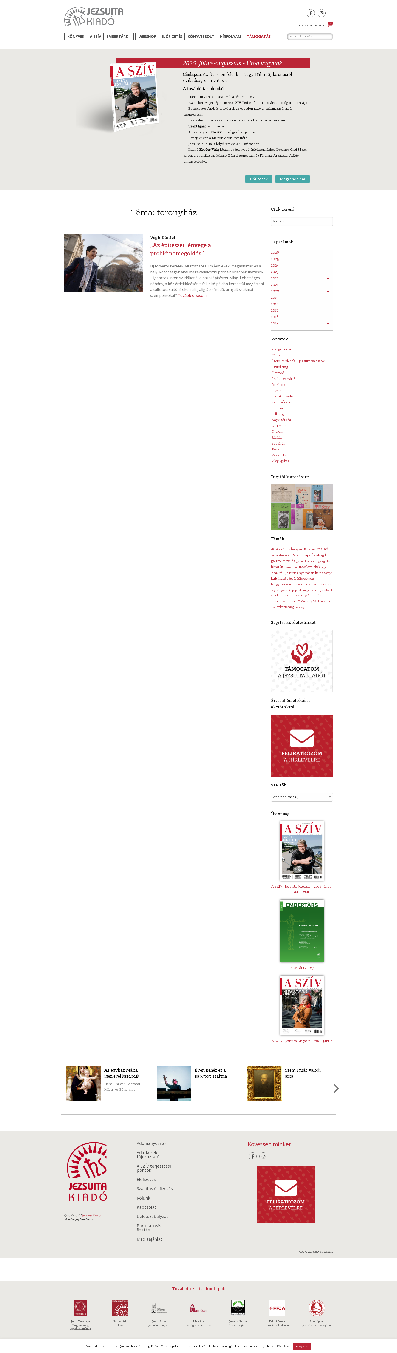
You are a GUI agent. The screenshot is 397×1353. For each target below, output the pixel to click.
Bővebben (284, 1346)
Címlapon (279, 355)
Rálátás (277, 438)
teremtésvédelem (284, 601)
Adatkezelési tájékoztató (149, 1154)
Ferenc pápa (301, 555)
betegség (297, 549)
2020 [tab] (275, 291)
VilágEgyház (280, 461)
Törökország (305, 601)
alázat (274, 549)
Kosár (323, 25)
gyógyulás (324, 561)
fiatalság (318, 555)
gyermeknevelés (283, 561)
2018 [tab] (275, 304)
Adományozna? (151, 1143)
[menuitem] (75, 36)
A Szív (95, 36)
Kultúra (277, 408)
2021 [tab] (274, 285)
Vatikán (318, 601)
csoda (274, 555)
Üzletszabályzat (152, 1216)
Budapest (310, 549)
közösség (289, 579)
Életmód (278, 373)
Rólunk (143, 1198)
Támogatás (259, 36)
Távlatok (278, 449)
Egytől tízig (280, 367)
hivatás (277, 567)
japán (325, 567)
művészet (311, 584)
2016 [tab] (274, 317)
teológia (317, 595)
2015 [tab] (274, 323)
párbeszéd (313, 590)
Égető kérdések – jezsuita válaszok (298, 361)
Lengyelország (281, 584)
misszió (297, 584)
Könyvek (75, 36)
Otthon (277, 432)
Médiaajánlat (149, 1239)
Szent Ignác (303, 595)
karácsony (323, 573)
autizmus (284, 549)
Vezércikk (279, 455)
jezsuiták (277, 573)
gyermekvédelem (306, 561)
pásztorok (326, 590)
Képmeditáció (282, 402)
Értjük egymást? (283, 379)
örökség (299, 607)
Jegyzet (277, 390)
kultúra (276, 579)
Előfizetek (259, 179)
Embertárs (117, 36)
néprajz (275, 590)
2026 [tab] (275, 253)
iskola (317, 567)
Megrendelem (292, 179)
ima (296, 567)
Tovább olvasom (194, 295)
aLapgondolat (282, 349)
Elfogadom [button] (302, 1346)
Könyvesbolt (201, 36)
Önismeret (279, 426)
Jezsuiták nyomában (299, 573)
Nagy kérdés (281, 420)
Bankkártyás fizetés (149, 1228)
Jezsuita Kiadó (93, 16)
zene (327, 601)
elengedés (285, 555)
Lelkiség (278, 414)
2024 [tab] (275, 266)
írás (273, 607)
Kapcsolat (146, 1207)
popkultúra (299, 590)
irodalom (305, 567)
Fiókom (305, 25)
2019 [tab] (274, 298)
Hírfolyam (230, 36)
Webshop (147, 36)
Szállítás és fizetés (155, 1188)
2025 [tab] (275, 259)
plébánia (286, 590)
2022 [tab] (275, 278)
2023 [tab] (275, 272)
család (322, 549)
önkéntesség (285, 607)
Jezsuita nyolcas (284, 396)
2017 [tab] (274, 311)
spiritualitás (278, 595)
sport (291, 595)
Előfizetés (172, 36)
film (327, 555)
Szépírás (278, 443)
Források (278, 385)
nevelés (325, 584)
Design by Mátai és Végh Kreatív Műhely (316, 1252)
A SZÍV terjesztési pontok (154, 1168)
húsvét (288, 567)
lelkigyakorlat (305, 579)
